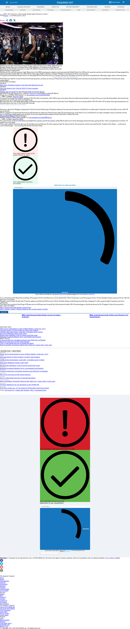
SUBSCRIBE (86, 529)
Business (3, 586)
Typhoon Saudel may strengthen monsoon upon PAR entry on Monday (23, 340)
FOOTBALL (50, 10)
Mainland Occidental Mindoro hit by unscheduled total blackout (20, 337)
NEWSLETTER (120, 10)
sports (107, 7)
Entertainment (4, 581)
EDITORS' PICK (5, 351)
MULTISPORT (91, 10)
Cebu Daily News (6, 623)
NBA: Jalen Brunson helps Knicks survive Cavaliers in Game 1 (41, 316)
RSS (1, 595)
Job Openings (4, 604)
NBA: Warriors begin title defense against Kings (15, 307)
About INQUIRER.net (7, 607)
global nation (23, 7)
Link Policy (4, 612)
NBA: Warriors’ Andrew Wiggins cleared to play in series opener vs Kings (24, 309)
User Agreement (5, 610)
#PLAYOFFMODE (7, 116)
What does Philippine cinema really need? (13, 333)
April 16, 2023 (18, 96)
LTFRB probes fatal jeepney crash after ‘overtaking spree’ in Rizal (21, 332)
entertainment (73, 7)
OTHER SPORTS (66, 10)
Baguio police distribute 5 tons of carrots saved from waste (18, 335)
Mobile (2, 594)
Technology (4, 584)
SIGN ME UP (65, 292)
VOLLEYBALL (36, 10)
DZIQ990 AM (4, 625)
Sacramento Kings (40, 390)
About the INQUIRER (7, 608)
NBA (1, 15)
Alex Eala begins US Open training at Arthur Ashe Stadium (19, 330)
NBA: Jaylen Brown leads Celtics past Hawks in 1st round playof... (108, 316)
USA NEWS (4, 591)
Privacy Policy (90, 294)
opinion (121, 7)
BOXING (22, 10)
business (40, 7)
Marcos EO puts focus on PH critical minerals (14, 342)
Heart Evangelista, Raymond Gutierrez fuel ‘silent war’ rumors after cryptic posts (26, 345)
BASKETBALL (9, 10)
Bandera (2, 621)
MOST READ (16, 351)
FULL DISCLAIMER (112, 558)
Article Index (4, 615)
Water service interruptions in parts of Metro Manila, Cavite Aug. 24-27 (23, 329)
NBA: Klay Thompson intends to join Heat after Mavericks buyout (21, 85)
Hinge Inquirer (4, 620)
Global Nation (4, 589)
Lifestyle (3, 582)
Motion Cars (4, 626)
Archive (2, 599)
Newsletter (3, 602)
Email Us (3, 597)
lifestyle (55, 7)
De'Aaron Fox (9, 390)
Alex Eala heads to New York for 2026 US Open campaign (19, 88)
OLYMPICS (105, 10)
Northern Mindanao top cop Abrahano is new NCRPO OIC (19, 385)
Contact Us (3, 600)
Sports (2, 579)
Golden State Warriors (22, 390)
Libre (1, 618)
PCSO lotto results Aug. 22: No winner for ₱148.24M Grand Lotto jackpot (24, 388)
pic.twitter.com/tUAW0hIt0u (38, 95)
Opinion (2, 587)
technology (92, 7)
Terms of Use (62, 294)
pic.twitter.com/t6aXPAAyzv (40, 117)
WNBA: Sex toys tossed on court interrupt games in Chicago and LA (22, 91)
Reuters (5, 15)
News (8, 7)
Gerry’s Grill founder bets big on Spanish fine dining (17, 343)
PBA (79, 10)
